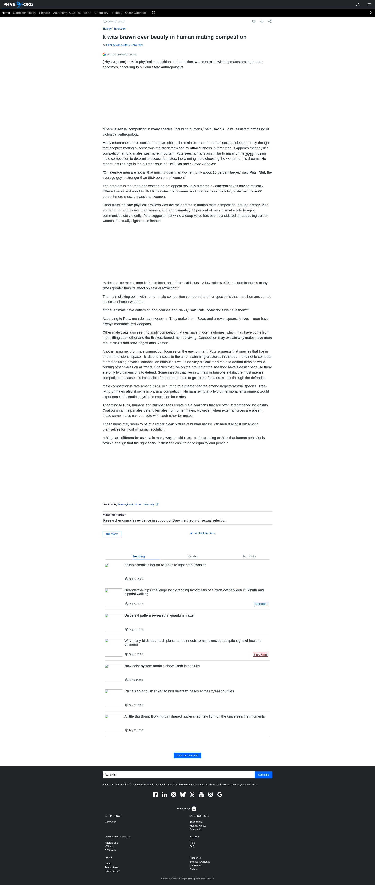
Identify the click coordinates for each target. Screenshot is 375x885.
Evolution (120, 28)
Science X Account (200, 861)
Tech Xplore (196, 822)
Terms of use (111, 867)
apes (249, 153)
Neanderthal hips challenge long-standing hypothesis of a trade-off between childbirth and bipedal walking (194, 592)
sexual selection (234, 143)
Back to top (183, 808)
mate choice (167, 143)
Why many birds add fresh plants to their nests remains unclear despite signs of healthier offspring (193, 643)
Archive (194, 869)
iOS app (109, 846)
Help (192, 842)
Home (6, 12)
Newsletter (195, 865)
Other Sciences (135, 12)
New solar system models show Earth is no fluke (162, 666)
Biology (117, 12)
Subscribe (263, 774)
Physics (44, 12)
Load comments (187, 755)
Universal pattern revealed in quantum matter (159, 615)
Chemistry (101, 12)
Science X (195, 829)
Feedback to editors (204, 533)
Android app (111, 842)
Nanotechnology (24, 12)
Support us (195, 858)
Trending (138, 556)
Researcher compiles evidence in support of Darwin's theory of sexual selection (164, 520)
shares (112, 533)
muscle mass (134, 197)
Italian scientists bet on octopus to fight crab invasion (165, 565)
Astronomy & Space (67, 12)
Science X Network (205, 878)
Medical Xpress (198, 825)
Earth (87, 12)
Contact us (110, 822)
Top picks (249, 556)
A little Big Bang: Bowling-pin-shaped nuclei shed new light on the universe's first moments (194, 716)
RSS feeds (110, 850)
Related (193, 556)
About (108, 863)
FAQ (192, 846)
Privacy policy (112, 871)
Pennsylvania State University (124, 44)
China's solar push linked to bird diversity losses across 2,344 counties (179, 691)
